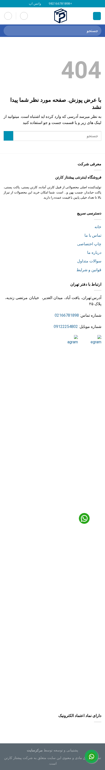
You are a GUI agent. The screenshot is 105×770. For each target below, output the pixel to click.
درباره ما (94, 252)
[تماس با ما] (91, 756)
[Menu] (97, 16)
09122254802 (66, 326)
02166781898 (67, 315)
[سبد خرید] (24, 16)
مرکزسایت (35, 750)
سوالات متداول (89, 261)
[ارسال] (9, 30)
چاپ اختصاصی (89, 244)
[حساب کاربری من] (8, 16)
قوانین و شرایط (88, 270)
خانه (97, 226)
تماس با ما (92, 235)
